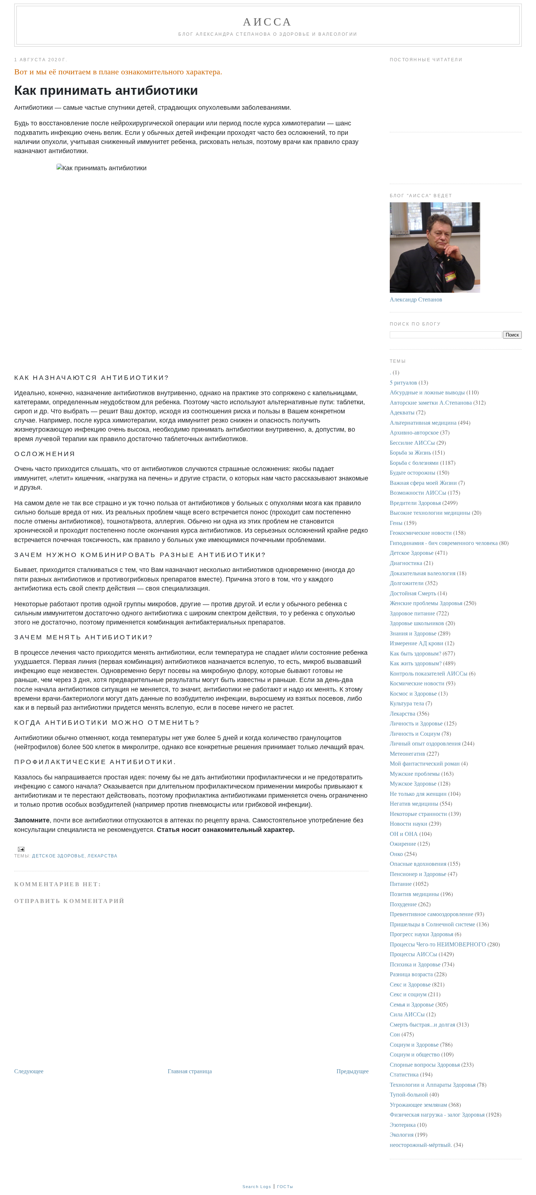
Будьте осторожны (412, 472)
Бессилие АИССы (412, 442)
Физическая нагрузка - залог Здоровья (437, 1114)
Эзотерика (403, 1124)
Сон (395, 1034)
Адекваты (402, 412)
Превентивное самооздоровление (431, 914)
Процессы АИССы (413, 954)
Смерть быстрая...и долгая (422, 1024)
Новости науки (408, 823)
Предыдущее (353, 1071)
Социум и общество (415, 1054)
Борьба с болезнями (414, 462)
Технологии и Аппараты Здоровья (432, 1084)
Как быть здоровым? (415, 653)
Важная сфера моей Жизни (423, 482)
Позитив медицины (414, 894)
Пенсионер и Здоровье (418, 873)
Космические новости (417, 683)
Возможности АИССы (418, 492)
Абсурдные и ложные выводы (427, 392)
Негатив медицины (414, 803)
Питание (401, 883)
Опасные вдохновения (418, 863)
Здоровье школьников (417, 623)
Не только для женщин (418, 793)
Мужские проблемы (415, 773)
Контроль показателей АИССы (428, 673)
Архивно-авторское (414, 432)
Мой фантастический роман (425, 763)
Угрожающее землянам (418, 1104)
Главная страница (190, 1071)
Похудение (403, 904)
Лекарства (102, 856)
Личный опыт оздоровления (425, 743)
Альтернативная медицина (423, 422)
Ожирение (403, 843)
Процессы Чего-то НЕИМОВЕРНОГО (438, 944)
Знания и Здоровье (413, 633)
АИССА (268, 21)
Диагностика (406, 563)
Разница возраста (411, 974)
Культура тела (407, 703)
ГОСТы (285, 1186)
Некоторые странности (418, 813)
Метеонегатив (407, 753)
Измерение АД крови (416, 643)
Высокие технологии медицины (430, 512)
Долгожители (407, 583)
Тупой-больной (409, 1094)
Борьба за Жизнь (410, 452)
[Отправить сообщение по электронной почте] (20, 848)
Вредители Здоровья (415, 502)
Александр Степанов (416, 299)
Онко (396, 853)
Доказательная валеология (422, 573)
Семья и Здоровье (412, 1004)
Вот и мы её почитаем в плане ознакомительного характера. (118, 71)
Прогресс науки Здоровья (421, 934)
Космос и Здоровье (413, 693)
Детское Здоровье (58, 856)
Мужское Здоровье (413, 783)
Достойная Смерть (413, 593)
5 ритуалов (403, 382)
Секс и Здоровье (410, 984)
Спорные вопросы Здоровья (425, 1064)
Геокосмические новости (421, 532)
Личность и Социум (415, 733)
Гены (396, 522)
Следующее (28, 1071)
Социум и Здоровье (414, 1044)
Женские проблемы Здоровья (426, 603)
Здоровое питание (412, 613)
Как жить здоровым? (416, 663)
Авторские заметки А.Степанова (431, 402)
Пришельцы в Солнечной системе (432, 924)
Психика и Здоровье (415, 964)
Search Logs (256, 1186)
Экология (401, 1134)
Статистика (404, 1074)
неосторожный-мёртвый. (421, 1144)
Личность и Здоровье (416, 723)
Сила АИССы (407, 1014)
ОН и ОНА (404, 833)
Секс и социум (408, 994)
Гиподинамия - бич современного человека (444, 542)
